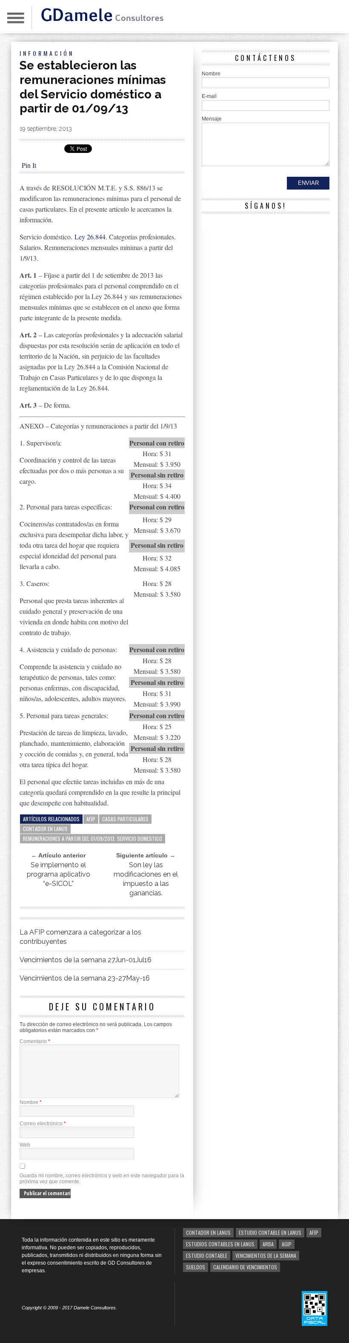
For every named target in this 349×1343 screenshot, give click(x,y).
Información (47, 53)
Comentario (35, 1041)
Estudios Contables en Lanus (220, 1244)
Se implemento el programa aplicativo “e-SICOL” (58, 874)
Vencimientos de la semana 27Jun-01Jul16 (86, 960)
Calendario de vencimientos (245, 1267)
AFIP (90, 818)
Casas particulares (125, 818)
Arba (268, 1244)
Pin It (29, 165)
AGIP (287, 1244)
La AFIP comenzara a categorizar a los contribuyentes (80, 937)
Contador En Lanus (45, 828)
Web (25, 1145)
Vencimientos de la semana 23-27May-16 (85, 978)
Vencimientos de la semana (265, 1255)
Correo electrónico (43, 1124)
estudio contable (206, 1255)
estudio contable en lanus (270, 1232)
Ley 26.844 (90, 236)
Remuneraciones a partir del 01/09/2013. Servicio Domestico (92, 838)
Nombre (31, 1102)
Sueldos (195, 1267)
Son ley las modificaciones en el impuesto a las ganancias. (146, 879)
